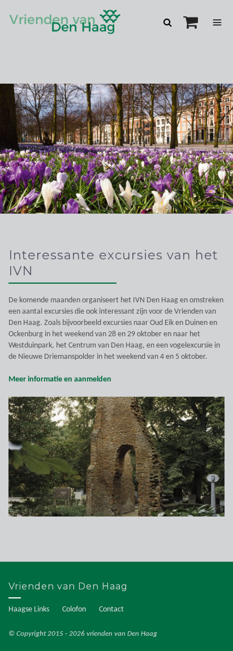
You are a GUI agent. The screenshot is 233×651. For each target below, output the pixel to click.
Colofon (74, 609)
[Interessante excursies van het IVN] (116, 462)
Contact (111, 609)
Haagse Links (28, 609)
